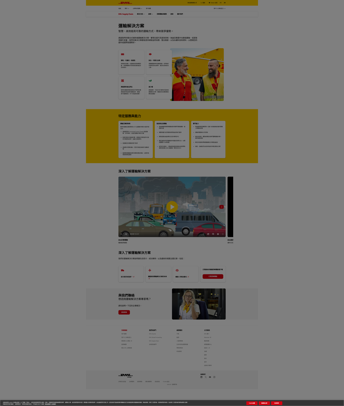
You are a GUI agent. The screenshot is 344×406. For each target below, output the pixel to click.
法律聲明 (53, 404)
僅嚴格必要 (264, 403)
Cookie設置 (252, 403)
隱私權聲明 (48, 404)
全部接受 (276, 403)
